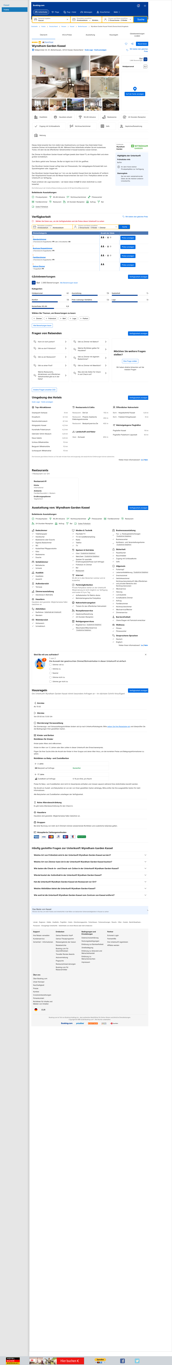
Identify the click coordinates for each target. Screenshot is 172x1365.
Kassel (6, 5)
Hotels (6, 9)
